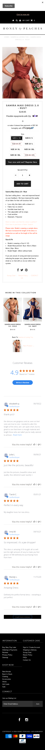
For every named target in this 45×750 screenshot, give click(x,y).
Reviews (5, 652)
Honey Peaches (23, 731)
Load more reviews (22, 617)
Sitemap (5, 657)
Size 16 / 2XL (29, 149)
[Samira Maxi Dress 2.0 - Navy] (32, 321)
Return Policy (23, 275)
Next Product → (28, 346)
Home (6, 37)
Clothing (5, 676)
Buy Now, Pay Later (9, 647)
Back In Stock (7, 674)
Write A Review (22, 382)
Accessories (6, 679)
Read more (17, 435)
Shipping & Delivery (30, 650)
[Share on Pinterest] (26, 270)
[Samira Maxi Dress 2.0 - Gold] (12, 321)
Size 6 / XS (16, 138)
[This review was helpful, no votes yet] (34, 484)
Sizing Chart (11, 275)
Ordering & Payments (9, 650)
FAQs (25, 657)
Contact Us (27, 660)
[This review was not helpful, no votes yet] (38, 444)
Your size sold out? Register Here (22, 162)
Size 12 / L (29, 144)
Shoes (4, 682)
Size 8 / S (29, 138)
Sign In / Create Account (31, 647)
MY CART (29, 20)
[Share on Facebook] (18, 270)
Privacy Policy (7, 655)
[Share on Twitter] (21, 270)
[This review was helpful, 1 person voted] (34, 444)
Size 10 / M (16, 144)
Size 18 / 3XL (15, 155)
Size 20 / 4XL (30, 155)
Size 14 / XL (15, 149)
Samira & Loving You (20, 37)
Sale (3, 687)
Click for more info (23, 14)
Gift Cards (5, 684)
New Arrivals (6, 671)
